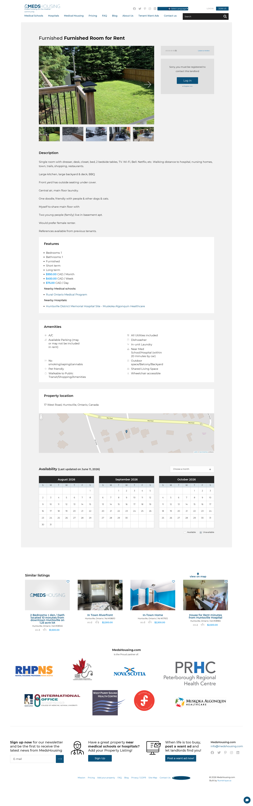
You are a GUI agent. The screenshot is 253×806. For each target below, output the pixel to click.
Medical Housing (74, 15)
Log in (187, 80)
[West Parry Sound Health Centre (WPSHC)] (105, 703)
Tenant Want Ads (148, 15)
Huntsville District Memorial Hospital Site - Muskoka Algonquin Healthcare (95, 306)
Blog (114, 15)
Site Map (152, 777)
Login (210, 8)
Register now (188, 86)
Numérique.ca (224, 780)
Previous (45, 84)
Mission (81, 777)
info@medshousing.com (227, 746)
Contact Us (165, 777)
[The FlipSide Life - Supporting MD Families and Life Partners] (144, 704)
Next (147, 84)
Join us (222, 8)
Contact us (170, 15)
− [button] (41, 418)
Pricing (93, 15)
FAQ (104, 15)
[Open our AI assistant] (247, 800)
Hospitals (53, 15)
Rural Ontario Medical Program (66, 294)
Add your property (106, 777)
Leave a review (204, 51)
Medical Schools (33, 15)
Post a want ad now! (180, 758)
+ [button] (41, 415)
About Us (127, 15)
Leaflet (195, 452)
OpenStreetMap (203, 452)
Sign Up (100, 758)
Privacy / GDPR (138, 777)
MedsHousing (42, 6)
